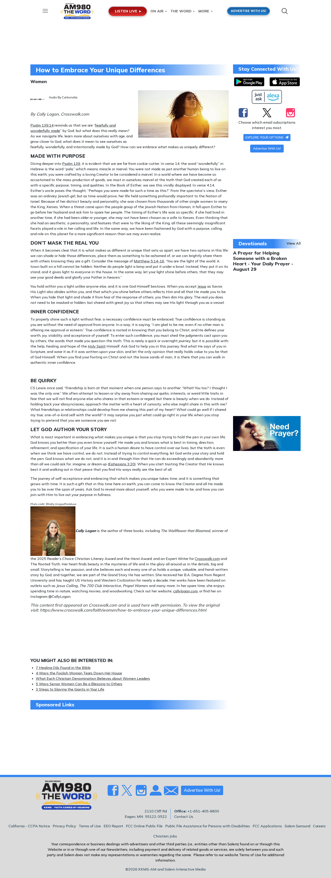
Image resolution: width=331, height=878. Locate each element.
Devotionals (252, 243)
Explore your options (264, 137)
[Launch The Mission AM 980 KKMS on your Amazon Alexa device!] (267, 97)
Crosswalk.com (207, 558)
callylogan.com (185, 591)
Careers (319, 826)
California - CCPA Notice (29, 826)
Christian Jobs (165, 836)
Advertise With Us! (267, 148)
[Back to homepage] (63, 796)
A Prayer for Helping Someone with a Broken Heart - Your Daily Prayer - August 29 (263, 261)
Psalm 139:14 (42, 125)
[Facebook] (243, 112)
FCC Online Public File (144, 826)
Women (38, 81)
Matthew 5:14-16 (149, 261)
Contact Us (183, 816)
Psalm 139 (71, 163)
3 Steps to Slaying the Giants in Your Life (70, 689)
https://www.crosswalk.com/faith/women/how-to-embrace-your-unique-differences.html (123, 610)
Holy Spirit (97, 346)
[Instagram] (290, 112)
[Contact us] (169, 791)
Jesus (201, 286)
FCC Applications (267, 826)
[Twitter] (267, 112)
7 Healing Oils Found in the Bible (63, 667)
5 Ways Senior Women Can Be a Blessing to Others (79, 684)
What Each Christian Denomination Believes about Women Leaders (93, 678)
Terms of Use (90, 826)
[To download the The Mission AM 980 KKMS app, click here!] (249, 81)
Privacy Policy (64, 826)
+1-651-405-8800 (203, 811)
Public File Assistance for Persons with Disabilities (207, 826)
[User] (155, 793)
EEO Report (113, 826)
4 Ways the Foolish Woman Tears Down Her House (79, 673)
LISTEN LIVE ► (128, 11)
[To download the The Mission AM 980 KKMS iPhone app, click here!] (285, 81)
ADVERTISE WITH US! (248, 11)
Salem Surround (297, 826)
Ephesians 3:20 (122, 464)
